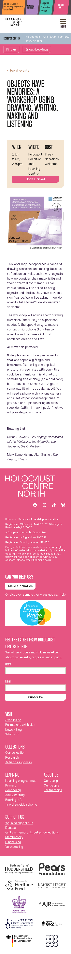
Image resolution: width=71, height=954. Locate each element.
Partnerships (53, 790)
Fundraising (13, 842)
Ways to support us (19, 823)
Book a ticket (35, 179)
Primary (10, 785)
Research (12, 757)
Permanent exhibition (20, 725)
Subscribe (35, 697)
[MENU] (63, 21)
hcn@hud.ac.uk (42, 560)
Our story (51, 781)
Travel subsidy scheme (21, 804)
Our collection (15, 753)
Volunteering (14, 847)
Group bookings (36, 49)
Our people (51, 785)
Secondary (13, 790)
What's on (12, 734)
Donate (61, 7)
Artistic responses (18, 762)
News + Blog (13, 730)
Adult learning (15, 795)
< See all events (18, 70)
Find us (11, 49)
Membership (14, 837)
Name (8, 664)
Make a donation (20, 586)
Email (8, 682)
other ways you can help (48, 594)
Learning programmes (20, 781)
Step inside (13, 720)
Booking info (13, 800)
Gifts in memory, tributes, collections (32, 832)
